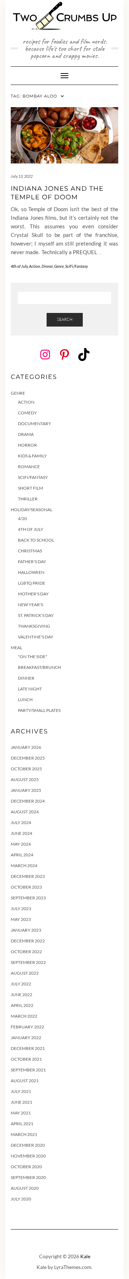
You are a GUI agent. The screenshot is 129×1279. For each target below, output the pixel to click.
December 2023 (28, 876)
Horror (27, 445)
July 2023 (21, 908)
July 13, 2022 (22, 176)
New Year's (30, 604)
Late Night (30, 688)
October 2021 (26, 1059)
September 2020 (28, 1177)
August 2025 (25, 779)
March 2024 (24, 865)
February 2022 (27, 1027)
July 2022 (21, 983)
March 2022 (24, 1016)
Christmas (30, 550)
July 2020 (21, 1199)
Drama (26, 434)
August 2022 (25, 973)
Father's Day (32, 561)
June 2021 (21, 1102)
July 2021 (21, 1091)
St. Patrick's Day (36, 615)
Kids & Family (32, 455)
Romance (29, 466)
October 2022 (26, 951)
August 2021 (25, 1080)
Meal (16, 647)
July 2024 (21, 822)
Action (34, 266)
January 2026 (26, 747)
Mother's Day (33, 593)
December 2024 (28, 801)
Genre (59, 266)
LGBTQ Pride (31, 583)
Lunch (25, 699)
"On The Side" (32, 656)
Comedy (27, 412)
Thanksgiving (34, 626)
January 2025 (26, 790)
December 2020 (28, 1145)
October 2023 (26, 887)
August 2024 (25, 811)
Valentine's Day (35, 637)
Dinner (47, 266)
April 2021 (22, 1123)
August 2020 (25, 1188)
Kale (85, 1256)
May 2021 (21, 1113)
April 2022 (22, 1005)
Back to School (36, 540)
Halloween (31, 572)
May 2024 (21, 844)
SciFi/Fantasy (76, 266)
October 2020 (26, 1166)
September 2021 (28, 1070)
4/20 (22, 518)
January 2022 (26, 1037)
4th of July (19, 266)
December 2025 (28, 758)
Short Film (30, 488)
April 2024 (22, 854)
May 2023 (21, 919)
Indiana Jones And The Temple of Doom (57, 193)
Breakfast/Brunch (39, 667)
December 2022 (28, 940)
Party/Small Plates (39, 710)
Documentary (34, 423)
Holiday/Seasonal (31, 509)
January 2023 (26, 930)
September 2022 (28, 962)
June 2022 (21, 994)
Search (64, 319)
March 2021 (24, 1134)
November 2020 (28, 1156)
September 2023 (28, 897)
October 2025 (26, 768)
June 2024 (21, 833)
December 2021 (28, 1048)
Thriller (28, 498)
